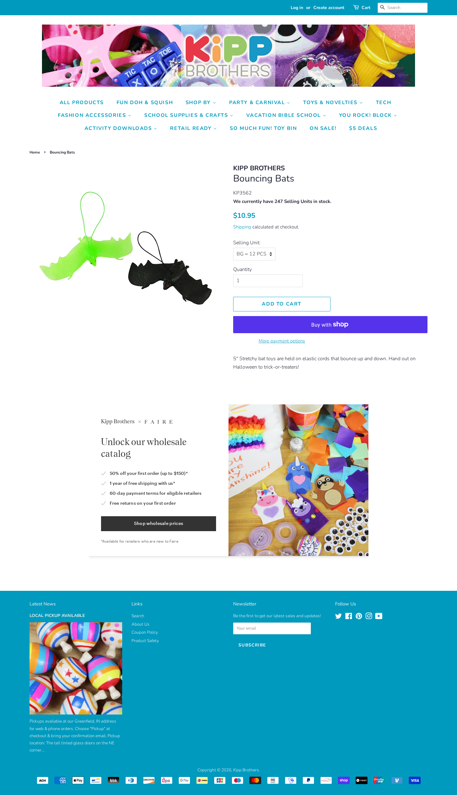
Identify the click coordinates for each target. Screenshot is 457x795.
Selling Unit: (247, 242)
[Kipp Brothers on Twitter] (338, 617)
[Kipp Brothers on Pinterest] (358, 617)
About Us (141, 624)
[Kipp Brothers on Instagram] (368, 617)
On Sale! (323, 128)
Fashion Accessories (93, 115)
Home (35, 152)
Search (138, 616)
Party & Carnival (258, 102)
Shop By (199, 102)
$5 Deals (363, 128)
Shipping (242, 227)
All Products (82, 102)
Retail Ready (191, 128)
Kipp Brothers (246, 770)
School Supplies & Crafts (187, 115)
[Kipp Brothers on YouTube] (378, 617)
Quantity (242, 269)
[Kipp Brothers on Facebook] (348, 617)
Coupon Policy (145, 632)
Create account (328, 8)
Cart (366, 8)
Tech (383, 102)
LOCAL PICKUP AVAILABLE (57, 615)
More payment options (282, 341)
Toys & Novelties (331, 102)
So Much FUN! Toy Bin (263, 128)
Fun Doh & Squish (145, 102)
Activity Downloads (119, 128)
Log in (297, 8)
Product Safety (145, 641)
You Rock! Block (366, 115)
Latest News (43, 604)
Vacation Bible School (284, 115)
